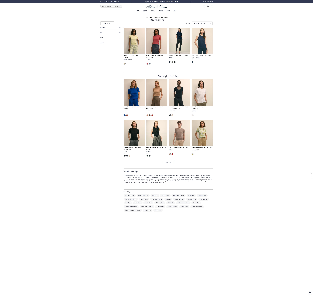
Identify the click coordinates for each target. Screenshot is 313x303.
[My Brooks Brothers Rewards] (109, 1)
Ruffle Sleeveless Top (178, 195)
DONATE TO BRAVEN (164, 1)
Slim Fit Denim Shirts (197, 206)
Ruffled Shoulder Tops (183, 203)
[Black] (175, 62)
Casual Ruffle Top (179, 199)
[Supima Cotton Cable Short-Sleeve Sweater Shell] (202, 92)
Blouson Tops (160, 206)
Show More (168, 162)
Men (138, 10)
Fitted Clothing (165, 195)
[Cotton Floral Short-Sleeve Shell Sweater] (202, 133)
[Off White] (172, 115)
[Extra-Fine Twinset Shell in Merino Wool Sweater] (156, 133)
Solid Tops (128, 203)
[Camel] (147, 115)
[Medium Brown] (150, 115)
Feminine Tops (203, 199)
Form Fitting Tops (129, 195)
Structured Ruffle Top (130, 199)
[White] (192, 115)
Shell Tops (154, 195)
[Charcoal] (172, 62)
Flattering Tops (202, 195)
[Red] (152, 115)
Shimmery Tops (160, 203)
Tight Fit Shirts (144, 199)
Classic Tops (148, 210)
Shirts (145, 10)
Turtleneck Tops (192, 199)
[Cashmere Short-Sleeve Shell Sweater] (179, 133)
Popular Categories (154, 17)
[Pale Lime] (125, 64)
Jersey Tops (158, 210)
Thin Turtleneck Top (157, 199)
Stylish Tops (191, 195)
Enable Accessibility (208, 1)
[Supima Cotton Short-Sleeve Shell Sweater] (134, 41)
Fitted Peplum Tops (143, 195)
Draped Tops (196, 203)
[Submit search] (120, 6)
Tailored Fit (170, 203)
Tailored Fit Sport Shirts (131, 206)
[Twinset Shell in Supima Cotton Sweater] (202, 41)
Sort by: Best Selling (199, 23)
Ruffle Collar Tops (172, 206)
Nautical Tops (148, 203)
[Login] (208, 6)
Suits (152, 10)
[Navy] (170, 62)
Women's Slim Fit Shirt (147, 206)
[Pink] (147, 64)
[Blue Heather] (150, 64)
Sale (175, 10)
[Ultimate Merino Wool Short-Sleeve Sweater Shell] (156, 41)
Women (160, 10)
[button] (212, 6)
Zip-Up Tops (138, 203)
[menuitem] (138, 11)
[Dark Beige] (170, 154)
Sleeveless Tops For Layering (132, 210)
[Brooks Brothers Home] (156, 6)
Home (147, 17)
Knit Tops (168, 199)
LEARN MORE (174, 1)
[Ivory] (129, 156)
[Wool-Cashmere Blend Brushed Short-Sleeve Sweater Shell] (179, 92)
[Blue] (125, 115)
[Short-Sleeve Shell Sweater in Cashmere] (179, 41)
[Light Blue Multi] (192, 154)
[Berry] (127, 115)
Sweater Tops (184, 206)
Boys (168, 10)
